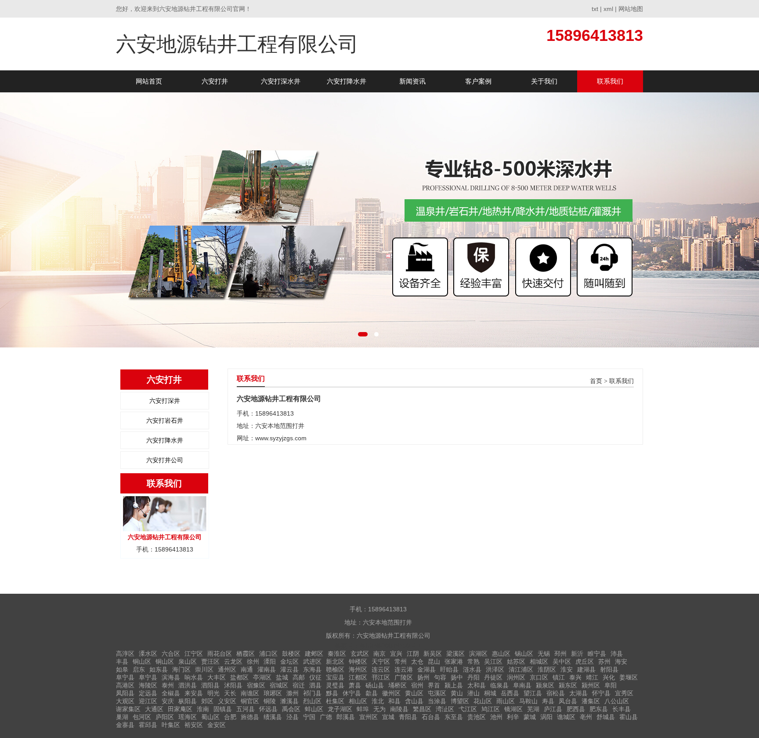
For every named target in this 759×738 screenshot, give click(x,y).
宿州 (417, 685)
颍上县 (454, 685)
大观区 (125, 701)
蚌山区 (314, 708)
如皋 (122, 669)
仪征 (315, 677)
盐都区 (239, 677)
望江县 (533, 693)
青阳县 (408, 716)
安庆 (168, 701)
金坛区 (289, 661)
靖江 (592, 677)
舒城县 (605, 716)
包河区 (142, 716)
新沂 (577, 653)
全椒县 (171, 693)
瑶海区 (187, 716)
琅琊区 (273, 693)
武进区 (312, 661)
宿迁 (299, 685)
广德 (326, 716)
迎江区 (148, 701)
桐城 (490, 693)
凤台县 (568, 701)
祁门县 (312, 693)
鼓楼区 (291, 653)
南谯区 (250, 693)
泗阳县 (210, 685)
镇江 (559, 677)
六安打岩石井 (164, 420)
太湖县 (578, 693)
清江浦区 (521, 669)
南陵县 (399, 708)
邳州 (560, 653)
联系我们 (610, 81)
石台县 (431, 716)
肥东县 (598, 708)
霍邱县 (148, 724)
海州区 (358, 669)
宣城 (388, 716)
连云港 (403, 669)
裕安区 (193, 724)
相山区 (358, 701)
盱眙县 (449, 669)
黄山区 (414, 693)
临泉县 (499, 685)
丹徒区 (493, 677)
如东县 (158, 669)
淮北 (378, 701)
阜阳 (610, 685)
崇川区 (204, 669)
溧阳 (270, 661)
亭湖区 (262, 677)
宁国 (309, 716)
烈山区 (312, 701)
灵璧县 (335, 685)
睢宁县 (597, 653)
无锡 (544, 653)
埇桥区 (397, 685)
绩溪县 (273, 716)
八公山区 (616, 701)
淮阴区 (547, 669)
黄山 (457, 693)
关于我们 (544, 81)
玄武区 (360, 653)
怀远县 (268, 708)
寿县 (548, 701)
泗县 (315, 685)
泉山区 (187, 661)
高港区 (125, 685)
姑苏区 (516, 661)
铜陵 (270, 701)
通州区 (227, 669)
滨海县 (171, 677)
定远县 (148, 693)
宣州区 (368, 716)
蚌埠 (363, 708)
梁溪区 (455, 653)
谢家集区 (128, 708)
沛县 (617, 653)
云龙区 (233, 661)
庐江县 (553, 708)
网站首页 (149, 81)
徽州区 (391, 693)
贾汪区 (210, 661)
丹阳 (473, 677)
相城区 (539, 661)
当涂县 (437, 701)
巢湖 (122, 716)
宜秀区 (624, 693)
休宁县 (352, 693)
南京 (379, 653)
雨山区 (505, 701)
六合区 (171, 653)
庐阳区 (164, 716)
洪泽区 (495, 669)
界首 (434, 685)
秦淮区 (337, 653)
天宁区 (381, 661)
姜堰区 (628, 677)
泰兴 (575, 677)
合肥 (230, 716)
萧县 (355, 685)
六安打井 (215, 81)
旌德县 (250, 716)
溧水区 (148, 653)
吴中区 (562, 661)
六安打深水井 (280, 81)
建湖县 (586, 669)
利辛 (513, 716)
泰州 (168, 685)
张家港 (454, 661)
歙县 (371, 693)
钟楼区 (358, 661)
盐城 (282, 677)
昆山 (434, 661)
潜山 (473, 693)
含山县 (414, 701)
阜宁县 (125, 677)
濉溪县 (289, 701)
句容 (440, 677)
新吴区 (432, 653)
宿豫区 (256, 685)
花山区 (482, 701)
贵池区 (476, 716)
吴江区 (493, 661)
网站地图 (630, 8)
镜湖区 (513, 708)
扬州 (423, 677)
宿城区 (279, 685)
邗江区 (381, 677)
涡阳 (546, 716)
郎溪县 (345, 716)
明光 (213, 693)
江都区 (358, 677)
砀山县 (374, 685)
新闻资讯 (412, 81)
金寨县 (125, 724)
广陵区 (403, 677)
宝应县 (335, 677)
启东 (139, 669)
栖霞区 (245, 653)
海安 (621, 661)
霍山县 (628, 716)
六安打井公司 (164, 460)
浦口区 (268, 653)
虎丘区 (584, 661)
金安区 (216, 724)
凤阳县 (125, 693)
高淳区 (125, 653)
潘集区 (591, 701)
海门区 (181, 669)
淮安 (566, 669)
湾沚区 (445, 708)
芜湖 (533, 708)
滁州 (292, 693)
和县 (394, 701)
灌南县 (266, 669)
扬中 (457, 677)
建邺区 (314, 653)
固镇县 (222, 708)
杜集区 (335, 701)
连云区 (381, 669)
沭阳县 (233, 685)
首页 (596, 381)
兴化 (609, 677)
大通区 (154, 708)
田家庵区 (180, 708)
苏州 (604, 661)
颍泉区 (545, 685)
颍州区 (591, 685)
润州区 (516, 677)
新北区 (335, 661)
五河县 (245, 708)
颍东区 (568, 685)
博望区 (460, 701)
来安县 (193, 693)
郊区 (207, 701)
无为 (379, 708)
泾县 (292, 716)
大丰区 (216, 677)
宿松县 (555, 693)
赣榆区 (335, 669)
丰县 (122, 661)
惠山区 (501, 653)
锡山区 (524, 653)
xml (608, 8)
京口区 (539, 677)
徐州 (253, 661)
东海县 (312, 669)
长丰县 (621, 708)
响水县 (193, 677)
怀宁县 (601, 693)
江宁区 (193, 653)
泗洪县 (187, 685)
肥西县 (576, 708)
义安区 (227, 701)
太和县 (476, 685)
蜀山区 (210, 716)
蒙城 (530, 716)
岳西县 (510, 693)
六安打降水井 (346, 81)
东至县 (454, 716)
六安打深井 (164, 400)
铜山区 (142, 661)
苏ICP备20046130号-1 (390, 645)
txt (595, 8)
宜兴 (396, 653)
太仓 (417, 661)
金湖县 (426, 669)
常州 (400, 661)
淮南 (203, 708)
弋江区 (468, 708)
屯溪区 (437, 693)
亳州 (586, 716)
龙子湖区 (340, 708)
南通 (247, 669)
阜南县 (522, 685)
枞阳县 (187, 701)
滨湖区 (478, 653)
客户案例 (478, 81)
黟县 (332, 693)
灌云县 (289, 669)
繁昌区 (422, 708)
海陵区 (148, 685)
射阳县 (609, 669)
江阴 (413, 653)
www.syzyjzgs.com (281, 438)
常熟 (473, 661)
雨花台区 (219, 653)
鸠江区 (490, 708)
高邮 (299, 677)
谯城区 (566, 716)
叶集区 (171, 724)
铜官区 (250, 701)
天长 (230, 693)
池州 (496, 716)
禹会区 (291, 708)
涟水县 (472, 669)
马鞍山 (528, 701)
